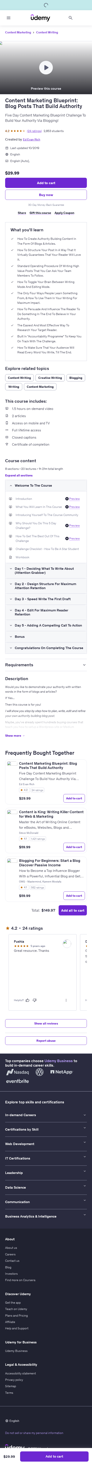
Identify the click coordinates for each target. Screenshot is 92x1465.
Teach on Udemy (16, 1309)
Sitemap (10, 1386)
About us (11, 1248)
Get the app (13, 1302)
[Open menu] (8, 18)
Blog (8, 1267)
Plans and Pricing (16, 1315)
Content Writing (47, 32)
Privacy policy (14, 1380)
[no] (34, 1000)
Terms (9, 1393)
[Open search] (70, 18)
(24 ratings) (34, 131)
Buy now (46, 195)
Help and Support (16, 1328)
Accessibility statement (20, 1373)
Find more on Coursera (20, 1280)
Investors (11, 1274)
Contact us (12, 1261)
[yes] (27, 1000)
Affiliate (10, 1322)
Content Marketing (18, 32)
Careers (10, 1254)
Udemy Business (59, 1061)
